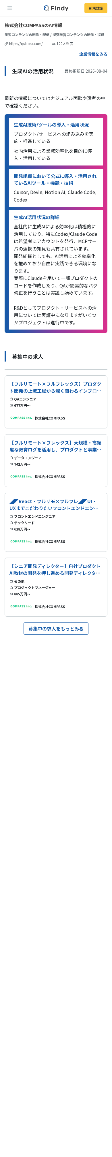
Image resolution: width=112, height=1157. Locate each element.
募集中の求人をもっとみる (56, 628)
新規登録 (96, 7)
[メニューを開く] (10, 8)
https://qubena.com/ (26, 43)
